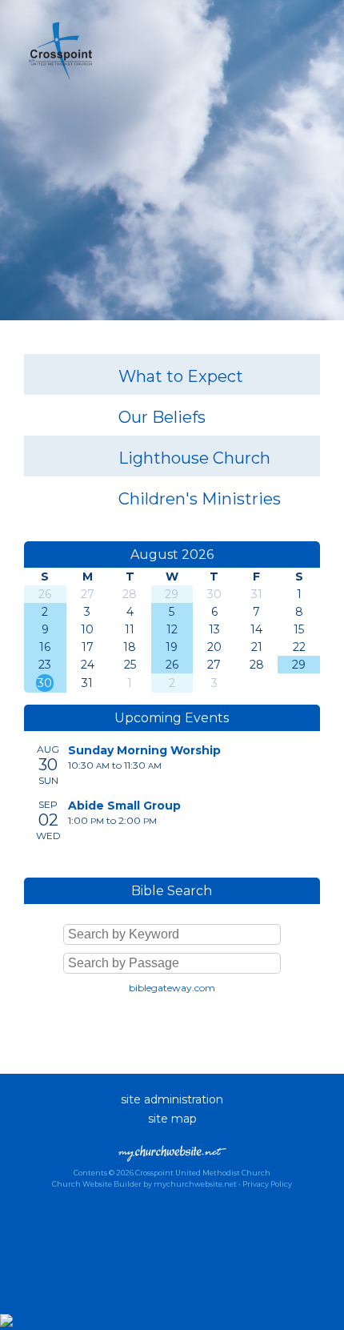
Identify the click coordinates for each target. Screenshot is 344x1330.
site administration (172, 1099)
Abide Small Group (124, 805)
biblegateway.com (172, 988)
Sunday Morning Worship (144, 750)
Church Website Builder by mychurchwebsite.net (144, 1183)
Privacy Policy (267, 1183)
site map (172, 1118)
